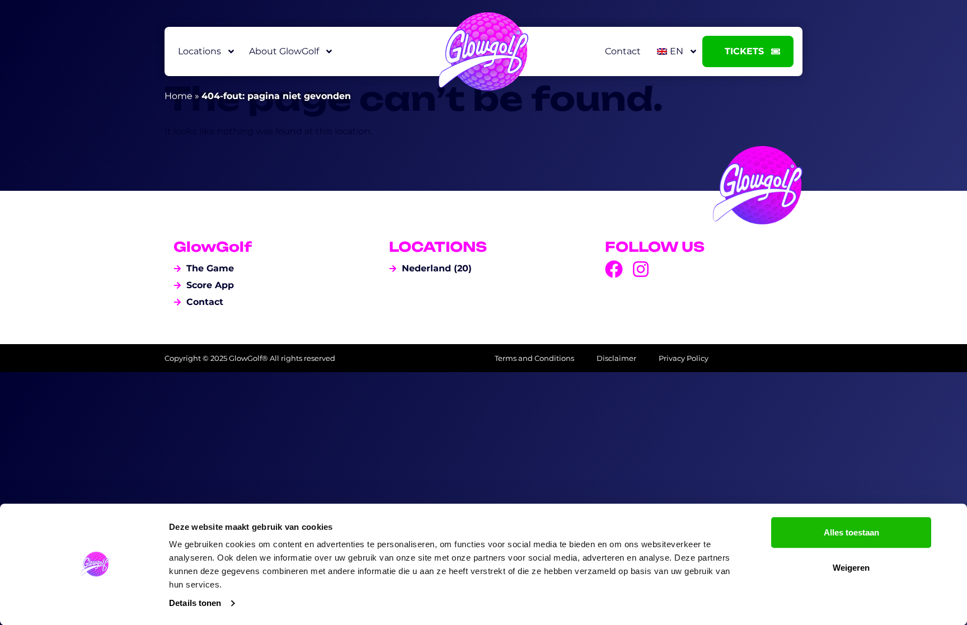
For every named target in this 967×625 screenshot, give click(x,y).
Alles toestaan (851, 532)
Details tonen (195, 603)
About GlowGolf (284, 51)
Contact (623, 51)
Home (179, 96)
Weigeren (851, 567)
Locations (199, 51)
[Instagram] (641, 269)
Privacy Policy (683, 358)
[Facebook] (614, 269)
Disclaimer (616, 358)
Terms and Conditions (534, 358)
